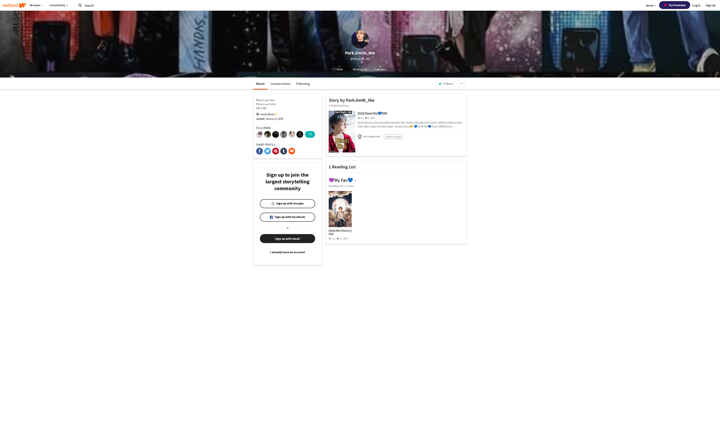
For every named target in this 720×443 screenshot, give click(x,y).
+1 (310, 134)
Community (58, 5)
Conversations (280, 83)
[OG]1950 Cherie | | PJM (340, 232)
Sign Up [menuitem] (711, 5)
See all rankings (393, 136)
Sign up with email (287, 238)
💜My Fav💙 (341, 180)
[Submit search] (80, 5)
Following (303, 83)
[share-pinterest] (275, 151)
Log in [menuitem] (696, 5)
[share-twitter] (267, 151)
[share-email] (291, 151)
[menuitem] (445, 83)
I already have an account (287, 252)
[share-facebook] (259, 151)
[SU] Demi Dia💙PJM (372, 113)
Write (650, 5)
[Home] (14, 5)
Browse (35, 5)
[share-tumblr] (283, 151)
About (260, 83)
